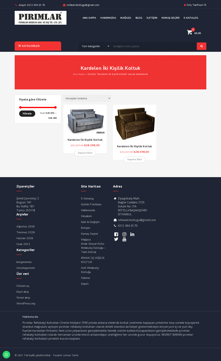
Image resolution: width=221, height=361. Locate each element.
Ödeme (85, 278)
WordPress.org (25, 303)
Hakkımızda (88, 210)
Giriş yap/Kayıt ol (196, 5)
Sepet (85, 284)
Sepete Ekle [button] (85, 153)
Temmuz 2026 (25, 232)
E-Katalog (87, 198)
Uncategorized (25, 268)
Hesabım (86, 216)
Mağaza (86, 240)
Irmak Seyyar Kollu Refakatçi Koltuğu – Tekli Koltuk (93, 248)
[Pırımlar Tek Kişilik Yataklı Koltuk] (40, 24)
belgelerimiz (24, 262)
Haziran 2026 (24, 238)
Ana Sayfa (79, 74)
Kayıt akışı (22, 292)
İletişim (85, 228)
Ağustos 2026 (25, 226)
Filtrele (27, 113)
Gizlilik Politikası (91, 204)
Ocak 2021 (23, 244)
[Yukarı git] (215, 355)
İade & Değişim (90, 222)
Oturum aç (22, 286)
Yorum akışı (23, 298)
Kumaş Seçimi (89, 234)
